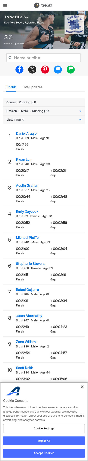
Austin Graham (27, 185)
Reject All (44, 440)
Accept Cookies (44, 453)
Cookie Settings (44, 428)
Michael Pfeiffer (28, 237)
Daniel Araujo (26, 133)
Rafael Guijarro (27, 290)
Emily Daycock (27, 211)
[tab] (11, 88)
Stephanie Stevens (30, 264)
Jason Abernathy (29, 316)
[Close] (82, 386)
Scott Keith (24, 368)
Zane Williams (26, 342)
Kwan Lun (23, 159)
